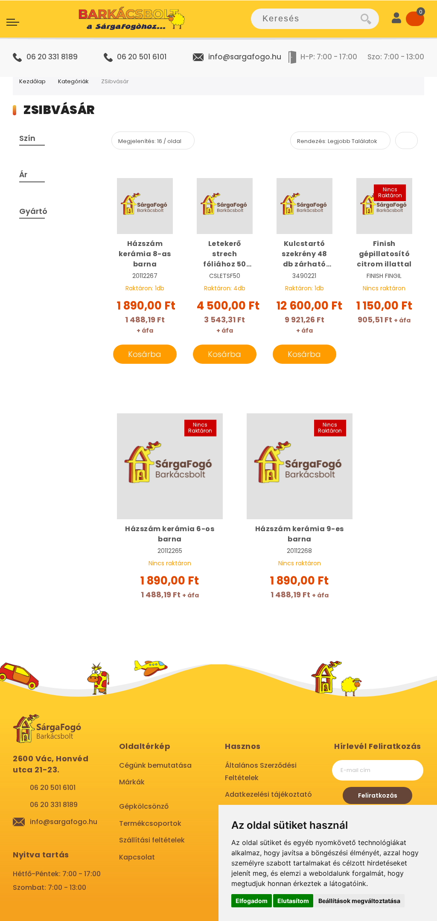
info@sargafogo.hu (244, 57)
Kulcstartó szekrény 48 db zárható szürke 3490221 (304, 254)
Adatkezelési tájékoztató (268, 794)
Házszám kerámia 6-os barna (169, 534)
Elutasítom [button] (293, 900)
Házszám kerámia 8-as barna (145, 254)
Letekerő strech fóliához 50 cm (224, 254)
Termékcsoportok (150, 823)
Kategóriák (73, 81)
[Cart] (415, 19)
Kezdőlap (32, 81)
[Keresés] (370, 18)
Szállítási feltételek (152, 840)
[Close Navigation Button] (85, 8)
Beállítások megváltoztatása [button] (359, 900)
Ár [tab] (23, 174)
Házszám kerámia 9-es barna (299, 534)
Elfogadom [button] (252, 900)
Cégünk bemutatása (155, 765)
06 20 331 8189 (52, 57)
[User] (396, 18)
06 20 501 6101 (142, 57)
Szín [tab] (27, 138)
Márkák (132, 782)
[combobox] (306, 18)
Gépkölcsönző (144, 806)
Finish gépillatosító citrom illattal (384, 254)
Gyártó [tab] (33, 211)
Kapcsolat (137, 857)
